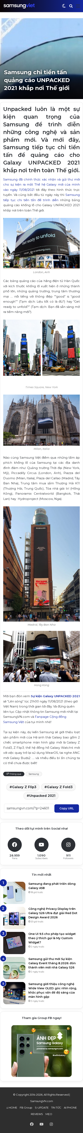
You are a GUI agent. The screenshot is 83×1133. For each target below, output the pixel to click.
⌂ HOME (11, 1107)
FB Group (26, 1107)
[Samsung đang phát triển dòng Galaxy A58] (14, 893)
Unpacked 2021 (42, 796)
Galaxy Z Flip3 (24, 787)
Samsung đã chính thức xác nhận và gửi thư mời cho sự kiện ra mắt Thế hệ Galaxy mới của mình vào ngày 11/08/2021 (41, 184)
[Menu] (78, 7)
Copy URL (66, 808)
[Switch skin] (64, 7)
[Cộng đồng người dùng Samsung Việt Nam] (19, 6)
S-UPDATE (42, 1107)
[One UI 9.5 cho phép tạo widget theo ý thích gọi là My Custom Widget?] (14, 943)
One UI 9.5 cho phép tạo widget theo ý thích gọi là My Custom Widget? (52, 938)
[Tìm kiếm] (71, 7)
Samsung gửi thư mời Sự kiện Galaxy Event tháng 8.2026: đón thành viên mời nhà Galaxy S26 (52, 963)
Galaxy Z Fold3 (60, 787)
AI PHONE (70, 1107)
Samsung (34, 774)
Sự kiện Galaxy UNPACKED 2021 (55, 696)
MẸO (49, 1114)
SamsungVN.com (41, 1101)
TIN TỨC (56, 1107)
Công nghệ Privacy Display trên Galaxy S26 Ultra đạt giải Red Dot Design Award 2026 (52, 913)
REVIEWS (37, 1114)
